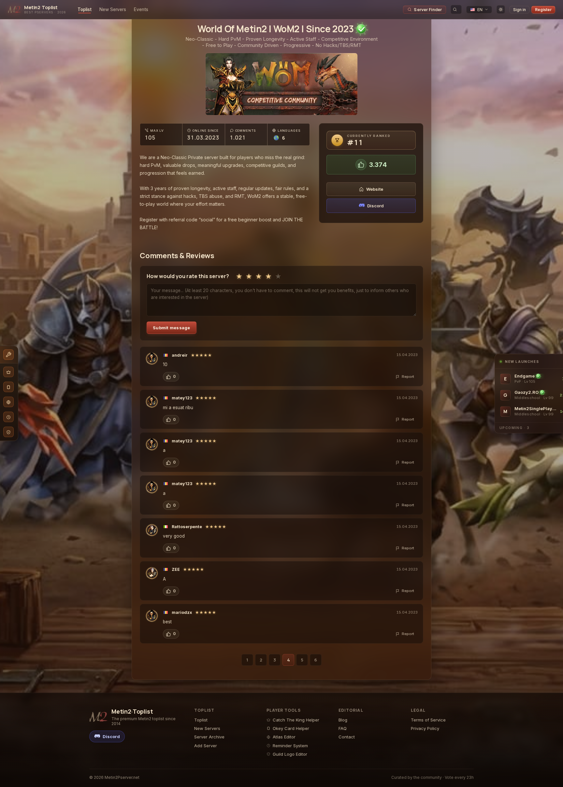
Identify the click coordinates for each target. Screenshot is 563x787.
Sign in (519, 9)
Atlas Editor (284, 736)
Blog (343, 719)
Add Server (205, 745)
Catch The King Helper (296, 719)
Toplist (85, 9)
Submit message (171, 327)
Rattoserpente (187, 526)
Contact (347, 736)
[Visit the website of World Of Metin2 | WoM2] (281, 84)
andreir (180, 355)
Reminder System (290, 745)
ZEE (176, 569)
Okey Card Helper (291, 728)
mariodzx (182, 612)
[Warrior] (151, 358)
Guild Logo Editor (290, 754)
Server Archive (209, 736)
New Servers (112, 9)
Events (141, 9)
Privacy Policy (425, 728)
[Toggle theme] (501, 9)
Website (374, 189)
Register (543, 9)
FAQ (343, 728)
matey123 (182, 397)
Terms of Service (428, 719)
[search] (456, 9)
